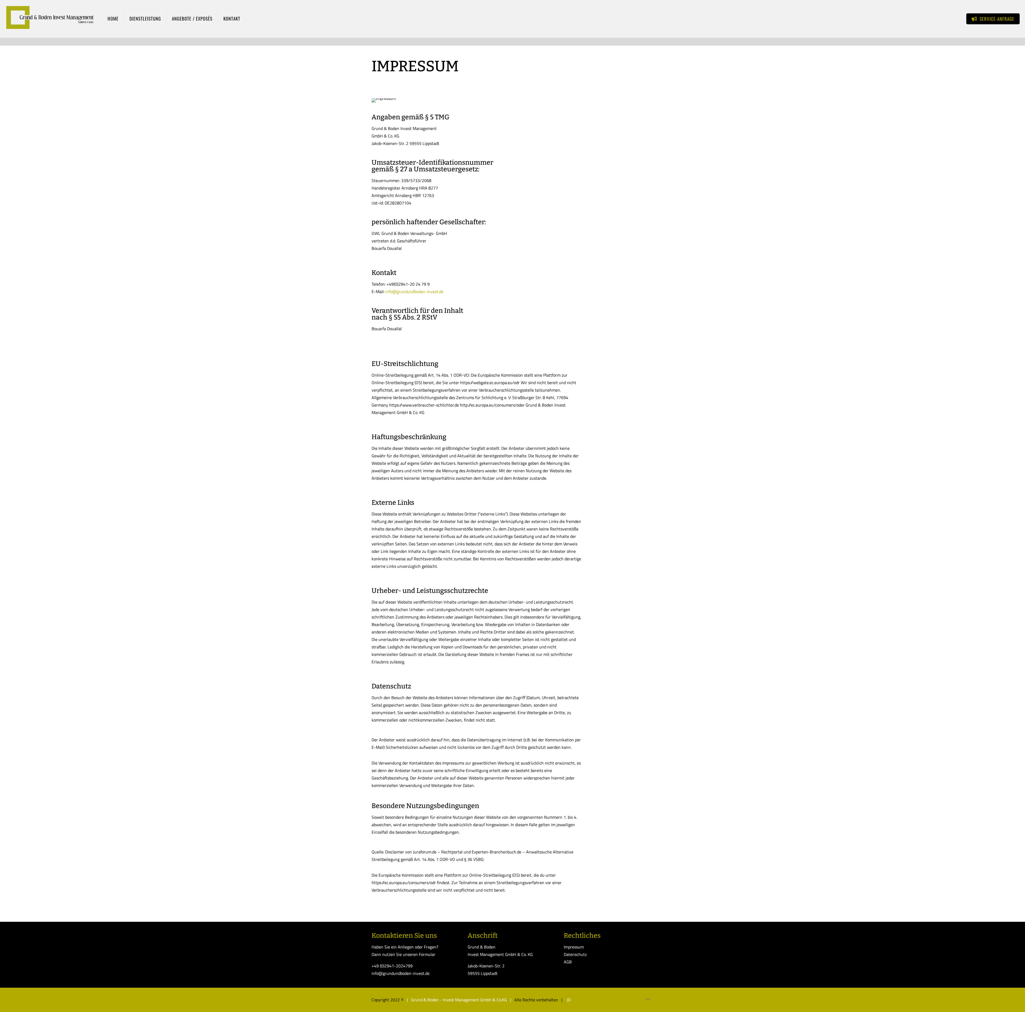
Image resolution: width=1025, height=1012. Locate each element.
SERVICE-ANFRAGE (995, 18)
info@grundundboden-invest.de (414, 291)
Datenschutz (575, 954)
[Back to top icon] (647, 999)
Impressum (574, 947)
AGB (568, 962)
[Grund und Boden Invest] (49, 18)
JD (568, 1000)
